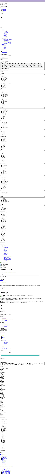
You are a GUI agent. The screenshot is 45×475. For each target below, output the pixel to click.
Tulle (3, 161)
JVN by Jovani (6, 253)
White (4, 240)
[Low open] (2, 384)
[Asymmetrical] (2, 399)
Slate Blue (4, 221)
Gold (3, 236)
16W (32, 65)
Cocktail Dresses (5, 78)
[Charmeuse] (1, 394)
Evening (4, 80)
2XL (7, 68)
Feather (4, 153)
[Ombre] (1, 388)
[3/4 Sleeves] (3, 411)
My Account (4, 9)
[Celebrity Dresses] (3, 379)
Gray (3, 238)
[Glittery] (1, 386)
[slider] (40, 355)
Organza (4, 157)
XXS (28, 66)
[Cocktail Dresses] (3, 372)
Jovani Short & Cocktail (6, 472)
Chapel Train (5, 167)
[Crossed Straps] (2, 383)
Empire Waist (5, 193)
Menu (1, 27)
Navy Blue (4, 430)
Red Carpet (4, 86)
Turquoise (4, 219)
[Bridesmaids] (3, 371)
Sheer (4, 125)
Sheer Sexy (4, 100)
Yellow (4, 214)
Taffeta (4, 160)
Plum (4, 438)
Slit (3, 118)
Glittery (4, 131)
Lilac (3, 224)
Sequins (4, 148)
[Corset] (3, 380)
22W (3, 66)
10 (25, 63)
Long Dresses (5, 96)
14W (27, 65)
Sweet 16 (4, 87)
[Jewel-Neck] (2, 404)
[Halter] (2, 403)
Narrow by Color (4, 212)
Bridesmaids (4, 76)
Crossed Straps (5, 123)
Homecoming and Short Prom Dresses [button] (7, 255)
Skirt (3, 102)
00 (7, 63)
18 (39, 63)
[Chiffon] (1, 395)
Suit (3, 103)
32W (24, 66)
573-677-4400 (5, 6)
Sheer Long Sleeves (6, 201)
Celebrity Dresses (5, 110)
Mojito (4, 215)
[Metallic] (1, 387)
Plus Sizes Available (6, 116)
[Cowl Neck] (2, 402)
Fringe (4, 144)
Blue (3, 222)
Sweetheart (4, 187)
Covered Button (5, 122)
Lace (3, 145)
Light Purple (5, 225)
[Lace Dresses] (2, 376)
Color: (1, 276)
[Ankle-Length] (2, 398)
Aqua (4, 218)
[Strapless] (2, 416)
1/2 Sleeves (4, 198)
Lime (4, 424)
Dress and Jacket (5, 92)
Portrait (4, 183)
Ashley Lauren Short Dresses (8, 256)
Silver (4, 239)
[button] (4, 38)
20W (40, 65)
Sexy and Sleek (5, 99)
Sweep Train (5, 171)
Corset (4, 112)
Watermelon (5, 437)
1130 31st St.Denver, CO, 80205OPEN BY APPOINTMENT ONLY (7, 319)
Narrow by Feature (4, 72)
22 (6, 65)
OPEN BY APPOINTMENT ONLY (8, 325)
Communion (4, 79)
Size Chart (1, 280)
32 (23, 65)
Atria (4, 249)
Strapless (4, 186)
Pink (3, 227)
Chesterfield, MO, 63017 (6, 324)
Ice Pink (4, 226)
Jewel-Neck (4, 179)
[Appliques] (2, 390)
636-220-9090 (5, 3)
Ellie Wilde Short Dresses (7, 259)
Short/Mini (4, 170)
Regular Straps (5, 207)
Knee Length (5, 169)
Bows (4, 140)
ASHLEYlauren (4, 458)
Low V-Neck (5, 180)
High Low (4, 113)
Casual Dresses (5, 77)
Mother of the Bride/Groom (7, 83)
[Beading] (2, 391)
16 (35, 63)
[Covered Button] (2, 382)
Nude (4, 235)
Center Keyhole (5, 111)
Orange (4, 232)
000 (3, 63)
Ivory (4, 234)
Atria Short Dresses (6, 257)
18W (36, 65)
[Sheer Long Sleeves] (3, 412)
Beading (4, 139)
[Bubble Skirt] (3, 378)
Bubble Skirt (5, 109)
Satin (3, 158)
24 (10, 65)
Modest (4, 97)
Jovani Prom (5, 252)
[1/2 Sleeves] (3, 410)
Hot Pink (4, 228)
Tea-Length (4, 172)
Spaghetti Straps (5, 208)
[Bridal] (3, 370)
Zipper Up (4, 126)
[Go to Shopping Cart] (0, 7)
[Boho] (2, 375)
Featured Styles (6, 247)
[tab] (23, 250)
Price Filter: (3, 57)
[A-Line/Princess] (2, 406)
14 (32, 63)
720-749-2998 (5, 4)
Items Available (4, 282)
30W (20, 66)
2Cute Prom (4, 457)
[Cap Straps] (2, 414)
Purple (4, 431)
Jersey (4, 154)
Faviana (3, 462)
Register (3, 11)
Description (3, 281)
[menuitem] (23, 9)
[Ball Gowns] (2, 374)
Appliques (4, 138)
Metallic (4, 132)
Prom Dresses (5, 84)
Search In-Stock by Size (5, 61)
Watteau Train (5, 173)
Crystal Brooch (5, 141)
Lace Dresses (5, 93)
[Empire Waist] (2, 407)
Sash (3, 147)
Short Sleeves (5, 202)
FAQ (3, 346)
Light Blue (4, 220)
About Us (3, 337)
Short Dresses (5, 101)
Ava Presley (5, 250)
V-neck (4, 188)
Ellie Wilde (5, 251)
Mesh (4, 156)
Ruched (4, 117)
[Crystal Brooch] (2, 392)
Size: (1, 275)
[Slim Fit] (2, 408)
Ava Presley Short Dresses (7, 258)
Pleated (4, 115)
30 (20, 65)
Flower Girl (4, 81)
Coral (4, 233)
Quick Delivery (13, 272)
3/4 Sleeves (4, 199)
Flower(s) (4, 143)
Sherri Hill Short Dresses (7, 260)
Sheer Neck (4, 185)
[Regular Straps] (2, 415)
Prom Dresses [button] (4, 245)
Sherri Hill (5, 254)
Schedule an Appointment (6, 348)
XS (32, 66)
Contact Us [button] (4, 340)
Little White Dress (5, 95)
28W (16, 66)
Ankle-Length (5, 165)
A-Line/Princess (5, 192)
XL (3, 68)
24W (8, 66)
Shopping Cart (4, 10)
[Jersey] (1, 396)
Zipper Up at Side (5, 127)
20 (3, 65)
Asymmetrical (5, 166)
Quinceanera (5, 85)
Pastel (4, 134)
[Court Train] (2, 400)
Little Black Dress (5, 94)
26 (13, 65)
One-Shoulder (5, 182)
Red (3, 231)
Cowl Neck (4, 177)
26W (12, 66)
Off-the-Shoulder (5, 181)
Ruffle (4, 146)
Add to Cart (2, 279)
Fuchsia (4, 229)
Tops (3, 104)
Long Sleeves (5, 200)
